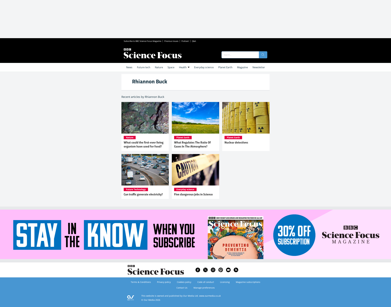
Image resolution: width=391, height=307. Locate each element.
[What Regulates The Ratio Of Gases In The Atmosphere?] (195, 118)
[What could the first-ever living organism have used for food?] (145, 118)
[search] (263, 54)
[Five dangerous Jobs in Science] (195, 170)
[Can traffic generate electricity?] (145, 170)
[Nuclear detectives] (246, 118)
